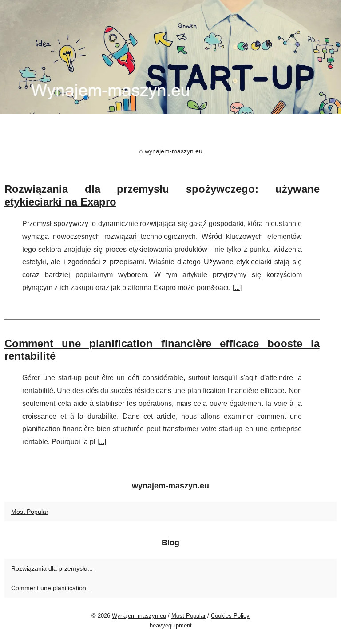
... (237, 287)
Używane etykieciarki (238, 262)
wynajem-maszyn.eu (173, 151)
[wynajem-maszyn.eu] (170, 57)
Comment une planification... (51, 587)
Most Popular (29, 511)
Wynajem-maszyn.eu (139, 615)
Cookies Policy (230, 615)
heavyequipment (171, 625)
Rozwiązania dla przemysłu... (52, 568)
